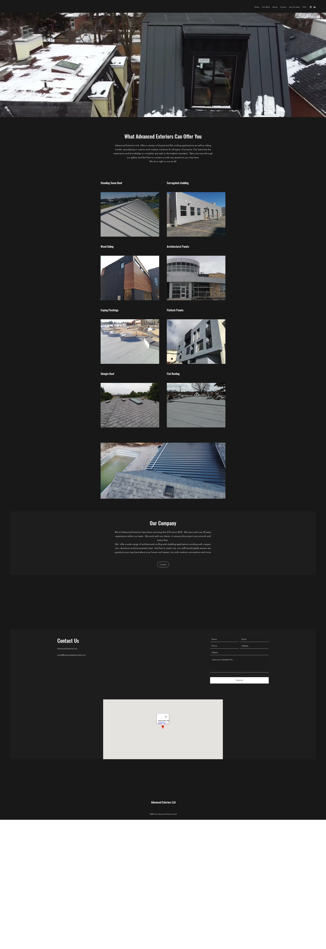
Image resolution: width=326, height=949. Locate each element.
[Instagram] (310, 7)
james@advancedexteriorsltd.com (71, 655)
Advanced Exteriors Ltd (163, 802)
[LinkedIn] (314, 7)
